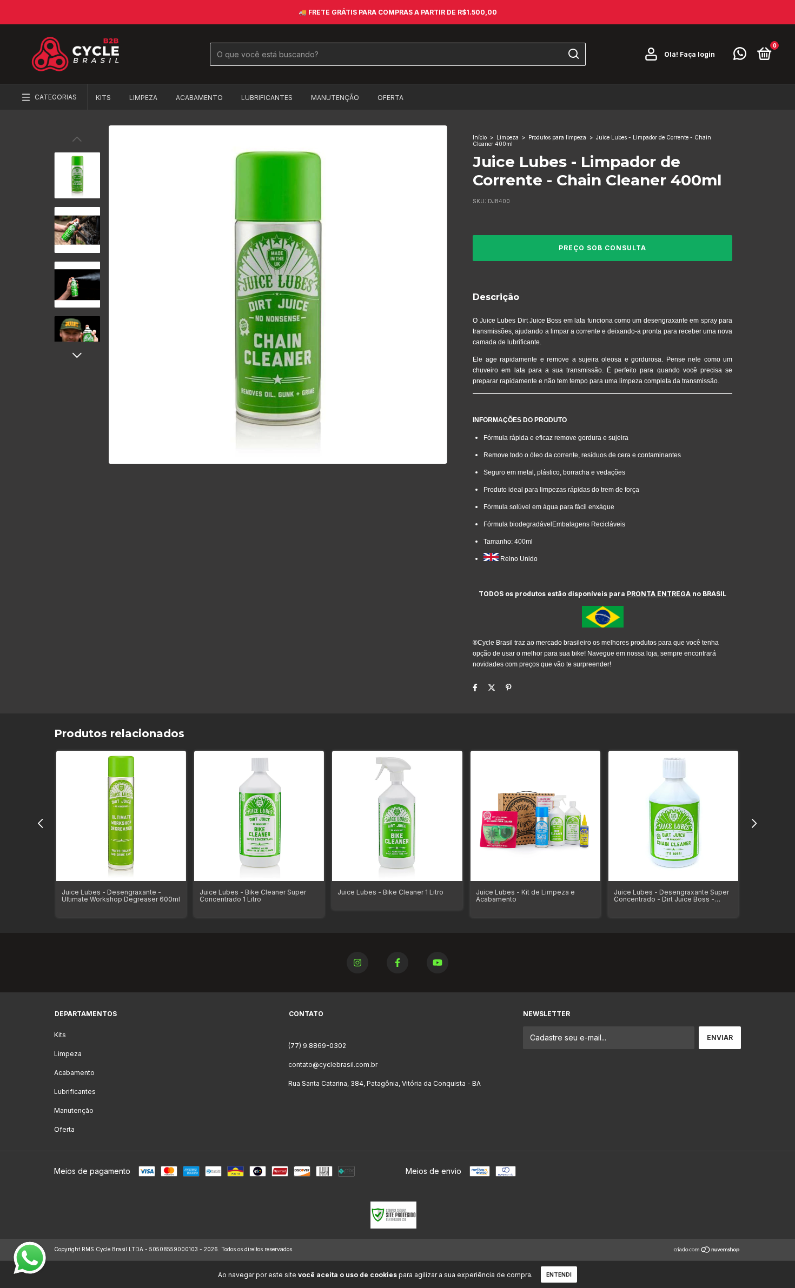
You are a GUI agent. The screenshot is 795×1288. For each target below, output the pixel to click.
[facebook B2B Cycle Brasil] (397, 962)
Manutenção (335, 98)
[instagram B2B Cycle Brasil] (357, 962)
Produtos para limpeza (557, 137)
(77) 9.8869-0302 (317, 1046)
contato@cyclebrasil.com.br (332, 1064)
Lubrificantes (267, 98)
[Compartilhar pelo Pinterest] (509, 687)
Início (480, 137)
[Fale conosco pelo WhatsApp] (740, 55)
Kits (103, 98)
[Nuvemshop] (707, 1250)
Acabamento (199, 98)
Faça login (697, 54)
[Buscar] (573, 54)
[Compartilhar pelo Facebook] (475, 687)
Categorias (56, 97)
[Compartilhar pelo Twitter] (491, 687)
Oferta (390, 98)
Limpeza (143, 98)
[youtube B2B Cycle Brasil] (437, 962)
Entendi (559, 1274)
